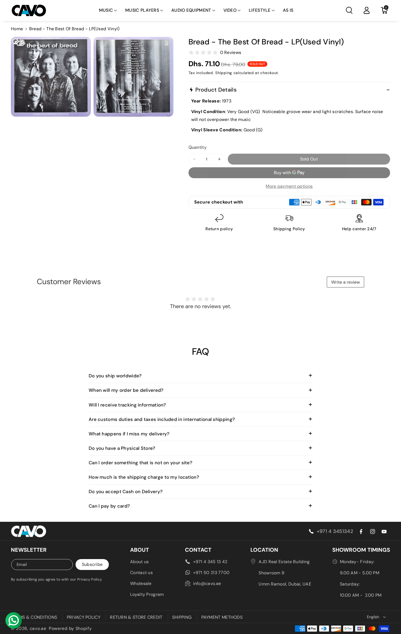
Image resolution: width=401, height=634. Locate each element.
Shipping (223, 72)
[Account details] (367, 10)
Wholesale (141, 583)
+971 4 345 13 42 (210, 562)
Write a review (345, 282)
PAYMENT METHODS (222, 617)
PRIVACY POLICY (83, 617)
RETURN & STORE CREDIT (136, 617)
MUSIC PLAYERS (142, 10)
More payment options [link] (289, 186)
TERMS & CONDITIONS (34, 617)
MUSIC (106, 10)
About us (139, 562)
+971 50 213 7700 (211, 572)
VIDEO (230, 10)
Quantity (197, 147)
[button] (108, 10)
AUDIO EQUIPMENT (191, 10)
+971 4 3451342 (335, 531)
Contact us (141, 572)
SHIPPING (181, 617)
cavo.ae (38, 628)
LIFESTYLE (260, 10)
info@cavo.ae (207, 583)
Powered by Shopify (70, 628)
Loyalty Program (147, 594)
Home (17, 29)
